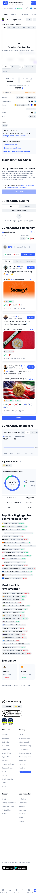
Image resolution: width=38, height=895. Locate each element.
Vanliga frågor (6, 810)
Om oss (21, 735)
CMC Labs (5, 742)
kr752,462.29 (15, 596)
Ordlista (4, 814)
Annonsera (5, 738)
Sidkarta (4, 786)
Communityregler (25, 753)
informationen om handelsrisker (16, 187)
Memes (5, 125)
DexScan (5, 761)
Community (23, 803)
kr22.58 (17, 653)
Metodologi (23, 761)
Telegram (22, 806)
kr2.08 (14, 628)
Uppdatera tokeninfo (11, 144)
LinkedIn (22, 821)
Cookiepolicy (23, 749)
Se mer (33, 232)
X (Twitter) (22, 799)
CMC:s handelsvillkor (27, 185)
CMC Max (5, 746)
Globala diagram (7, 768)
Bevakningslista (7, 779)
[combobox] (19, 71)
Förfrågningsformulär (9, 803)
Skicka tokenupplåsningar (13, 148)
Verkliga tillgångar (8, 764)
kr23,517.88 (15, 609)
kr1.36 (14, 634)
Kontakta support (8, 806)
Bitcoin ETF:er (6, 753)
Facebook (22, 814)
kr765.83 (16, 618)
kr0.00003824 (15, 631)
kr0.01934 (16, 593)
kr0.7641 (14, 647)
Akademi (5, 735)
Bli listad (4, 799)
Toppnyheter (6, 749)
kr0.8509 (12, 622)
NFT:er (4, 772)
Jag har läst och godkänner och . (19, 186)
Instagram (22, 810)
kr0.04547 (16, 650)
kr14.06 (13, 603)
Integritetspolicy (24, 742)
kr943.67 (14, 612)
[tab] (23, 66)
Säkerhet (22, 764)
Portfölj (4, 775)
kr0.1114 (17, 606)
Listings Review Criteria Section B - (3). (16, 136)
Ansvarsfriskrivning (26, 757)
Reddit (21, 817)
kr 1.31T (14, 8)
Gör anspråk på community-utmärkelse (17, 151)
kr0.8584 (15, 637)
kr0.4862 (14, 599)
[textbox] (21, 248)
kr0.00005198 (16, 644)
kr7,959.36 (14, 615)
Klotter (4, 783)
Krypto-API (5, 757)
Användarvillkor (24, 738)
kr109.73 (15, 625)
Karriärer (22, 768)
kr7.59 (11, 641)
